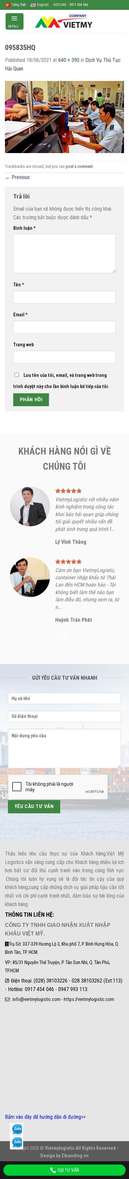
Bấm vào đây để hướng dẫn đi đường (43, 1117)
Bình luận (24, 228)
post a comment (79, 166)
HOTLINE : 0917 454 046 (70, 5)
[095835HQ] (64, 116)
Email (20, 315)
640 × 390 (68, 60)
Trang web (23, 345)
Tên (18, 285)
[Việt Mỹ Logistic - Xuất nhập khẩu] (64, 21)
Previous (17, 177)
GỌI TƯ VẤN (68, 1170)
